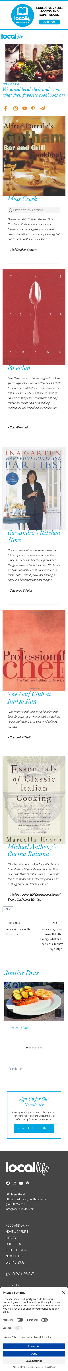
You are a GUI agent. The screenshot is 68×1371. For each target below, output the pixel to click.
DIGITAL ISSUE (15, 1262)
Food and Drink (11, 84)
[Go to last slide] (10, 1013)
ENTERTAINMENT (17, 1250)
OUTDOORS (13, 1244)
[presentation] (34, 1001)
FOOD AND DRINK (17, 1225)
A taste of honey (20, 1028)
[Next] (58, 1013)
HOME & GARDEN (17, 1231)
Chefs (8, 909)
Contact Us (12, 1285)
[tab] (27, 1047)
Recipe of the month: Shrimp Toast (17, 928)
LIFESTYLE (12, 1238)
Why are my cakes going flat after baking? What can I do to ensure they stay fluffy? (51, 936)
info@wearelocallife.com (20, 1209)
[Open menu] (63, 37)
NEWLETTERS (14, 1256)
